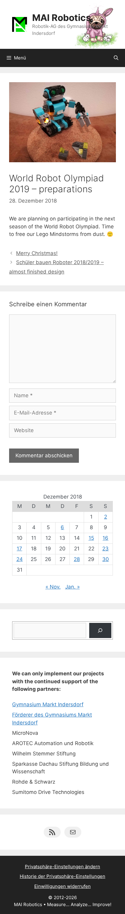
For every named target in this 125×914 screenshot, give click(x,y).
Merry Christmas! (37, 253)
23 (105, 549)
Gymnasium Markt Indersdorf (47, 704)
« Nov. (53, 587)
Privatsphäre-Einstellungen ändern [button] (62, 866)
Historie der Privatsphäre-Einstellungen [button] (62, 876)
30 (105, 559)
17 (19, 549)
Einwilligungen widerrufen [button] (62, 886)
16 (105, 538)
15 (91, 538)
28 (77, 559)
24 (19, 559)
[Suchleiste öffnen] (116, 58)
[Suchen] (100, 630)
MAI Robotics (61, 17)
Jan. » (72, 587)
